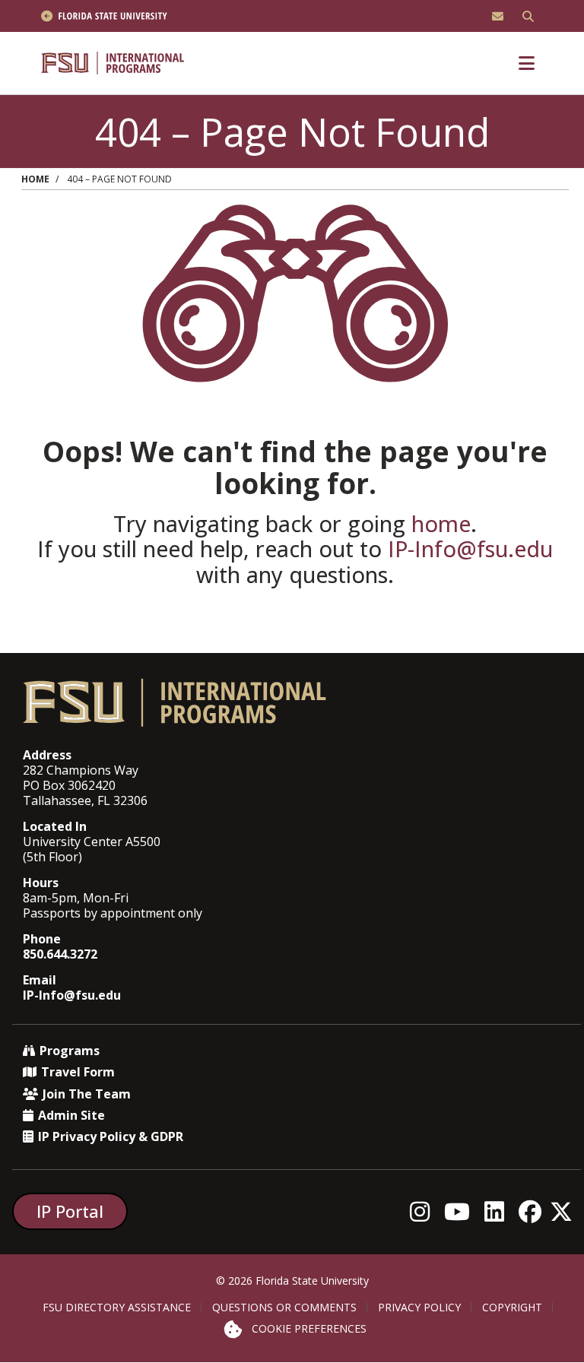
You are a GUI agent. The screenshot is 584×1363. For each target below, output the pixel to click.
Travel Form (78, 1071)
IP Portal (69, 1211)
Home (35, 179)
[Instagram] (424, 1211)
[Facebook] (534, 1211)
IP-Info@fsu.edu (470, 548)
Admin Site (71, 1115)
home (441, 523)
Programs (70, 1050)
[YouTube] (461, 1211)
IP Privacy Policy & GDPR (110, 1136)
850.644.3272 (60, 954)
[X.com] (565, 1211)
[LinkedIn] (498, 1211)
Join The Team (87, 1094)
